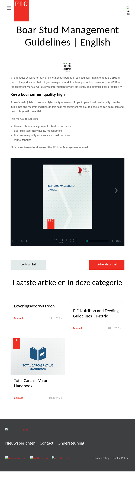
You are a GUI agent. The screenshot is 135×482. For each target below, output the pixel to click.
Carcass (18, 398)
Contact (46, 443)
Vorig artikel (28, 264)
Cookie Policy (120, 458)
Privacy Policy (101, 458)
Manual (18, 318)
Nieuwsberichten (20, 443)
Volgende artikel (107, 264)
